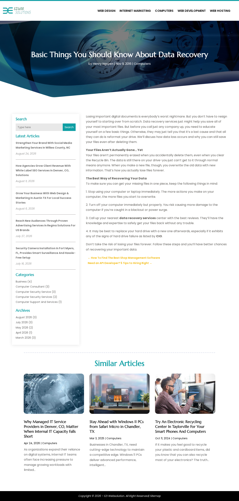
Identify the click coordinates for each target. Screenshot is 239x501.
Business (21, 281)
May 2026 (22, 327)
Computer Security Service (33, 292)
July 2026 (22, 322)
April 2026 (22, 332)
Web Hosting (220, 11)
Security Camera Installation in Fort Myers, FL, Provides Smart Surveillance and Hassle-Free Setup (45, 252)
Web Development (192, 11)
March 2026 (23, 338)
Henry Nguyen (103, 64)
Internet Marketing (135, 11)
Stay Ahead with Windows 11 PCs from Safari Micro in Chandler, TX (117, 426)
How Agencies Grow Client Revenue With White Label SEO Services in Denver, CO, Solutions (43, 170)
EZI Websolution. (114, 496)
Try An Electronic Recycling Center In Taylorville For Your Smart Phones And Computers (180, 426)
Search (69, 127)
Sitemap (155, 496)
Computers (164, 11)
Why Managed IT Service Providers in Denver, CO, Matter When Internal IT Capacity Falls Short (51, 429)
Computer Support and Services (37, 302)
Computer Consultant (30, 286)
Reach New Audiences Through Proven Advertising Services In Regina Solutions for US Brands (45, 225)
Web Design (106, 11)
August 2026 (24, 317)
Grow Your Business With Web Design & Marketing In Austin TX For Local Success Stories (43, 197)
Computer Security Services (34, 297)
